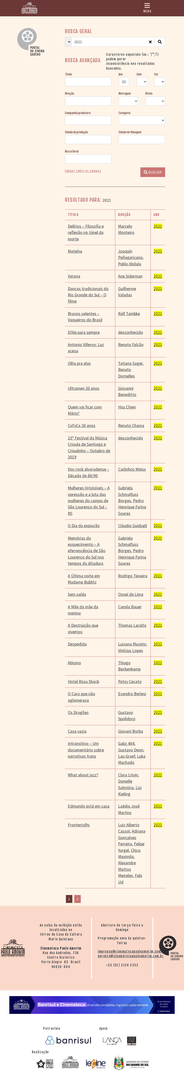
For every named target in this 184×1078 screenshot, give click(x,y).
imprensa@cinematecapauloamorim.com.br (132, 951)
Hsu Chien (127, 407)
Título (68, 74)
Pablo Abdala (129, 264)
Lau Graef (126, 756)
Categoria (124, 113)
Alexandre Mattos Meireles (127, 869)
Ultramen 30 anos (83, 388)
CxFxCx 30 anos (81, 425)
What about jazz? (83, 775)
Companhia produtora (78, 113)
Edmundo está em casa (88, 806)
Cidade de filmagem (130, 132)
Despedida (77, 644)
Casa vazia (77, 731)
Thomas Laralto (132, 625)
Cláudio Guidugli (132, 525)
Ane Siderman (130, 276)
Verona (74, 276)
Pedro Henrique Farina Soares (132, 507)
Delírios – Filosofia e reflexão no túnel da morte (86, 233)
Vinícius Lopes (130, 650)
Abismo (74, 662)
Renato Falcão (131, 344)
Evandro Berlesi (132, 693)
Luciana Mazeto (132, 644)
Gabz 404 (126, 743)
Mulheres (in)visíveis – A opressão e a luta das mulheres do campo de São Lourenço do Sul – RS (89, 500)
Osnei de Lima (130, 594)
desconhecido (130, 332)
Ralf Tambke (129, 313)
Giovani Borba (130, 731)
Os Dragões (78, 712)
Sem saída (77, 594)
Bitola (148, 93)
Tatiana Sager (130, 363)
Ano (121, 74)
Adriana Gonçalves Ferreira (131, 837)
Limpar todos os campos (83, 171)
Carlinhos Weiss (132, 469)
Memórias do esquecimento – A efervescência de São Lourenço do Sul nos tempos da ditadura (86, 551)
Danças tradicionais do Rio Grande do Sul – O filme (88, 295)
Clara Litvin (128, 775)
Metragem (125, 93)
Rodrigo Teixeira (132, 576)
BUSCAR (155, 172)
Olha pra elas (79, 363)
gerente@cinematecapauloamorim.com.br (131, 956)
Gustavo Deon (130, 750)
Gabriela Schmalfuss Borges (128, 494)
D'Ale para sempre (84, 332)
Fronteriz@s (79, 825)
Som (139, 74)
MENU (147, 11)
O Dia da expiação (84, 525)
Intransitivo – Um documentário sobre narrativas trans (86, 750)
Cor (156, 74)
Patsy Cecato (130, 681)
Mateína (75, 251)
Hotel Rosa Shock (83, 681)
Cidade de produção (76, 132)
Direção (69, 93)
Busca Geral (72, 151)
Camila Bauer (130, 606)
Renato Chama (131, 425)
